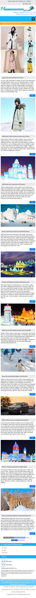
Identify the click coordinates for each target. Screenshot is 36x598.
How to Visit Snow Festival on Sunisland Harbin (15, 231)
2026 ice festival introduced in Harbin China (14, 466)
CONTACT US (22, 1)
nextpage (17, 537)
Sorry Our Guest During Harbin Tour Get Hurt (15, 376)
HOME (9, 1)
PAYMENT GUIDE (19, 582)
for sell (4, 550)
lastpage (23, 537)
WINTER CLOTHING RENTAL (18, 584)
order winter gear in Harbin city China (12, 77)
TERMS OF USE (12, 580)
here (17, 589)
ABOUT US (15, 1)
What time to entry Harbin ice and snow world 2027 (16, 330)
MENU (33, 18)
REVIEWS (25, 3)
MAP (30, 3)
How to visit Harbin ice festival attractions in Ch (15, 282)
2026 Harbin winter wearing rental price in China (15, 136)
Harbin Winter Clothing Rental (8, 23)
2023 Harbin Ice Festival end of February (13, 184)
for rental (4, 548)
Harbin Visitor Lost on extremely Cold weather (15, 420)
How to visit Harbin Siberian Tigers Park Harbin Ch (16, 515)
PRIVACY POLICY (22, 580)
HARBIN (28, 1)
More (32, 95)
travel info (19, 23)
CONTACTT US (29, 582)
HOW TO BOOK (9, 582)
